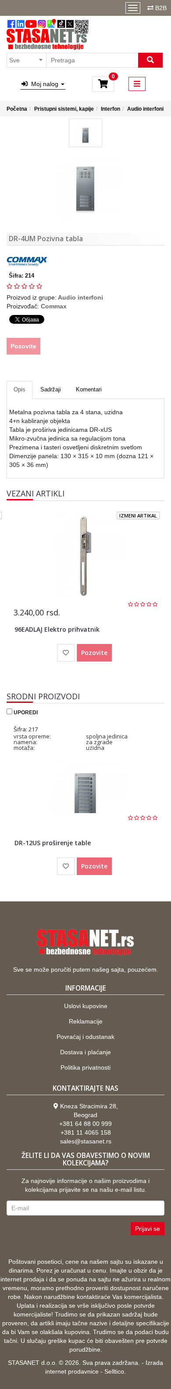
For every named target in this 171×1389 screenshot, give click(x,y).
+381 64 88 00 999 (85, 1123)
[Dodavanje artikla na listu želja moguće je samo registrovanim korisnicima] (65, 652)
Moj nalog (44, 83)
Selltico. (115, 1371)
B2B (161, 7)
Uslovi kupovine (85, 1005)
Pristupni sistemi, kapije (64, 109)
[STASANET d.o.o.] (48, 34)
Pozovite (23, 346)
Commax (54, 306)
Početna (17, 109)
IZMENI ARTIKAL (138, 515)
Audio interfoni (145, 109)
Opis (19, 389)
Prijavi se (147, 1228)
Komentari (89, 389)
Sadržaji (50, 389)
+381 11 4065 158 (86, 1132)
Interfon (110, 109)
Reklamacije (86, 1021)
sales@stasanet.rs (85, 1141)
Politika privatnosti (85, 1067)
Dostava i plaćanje (85, 1052)
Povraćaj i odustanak (85, 1036)
